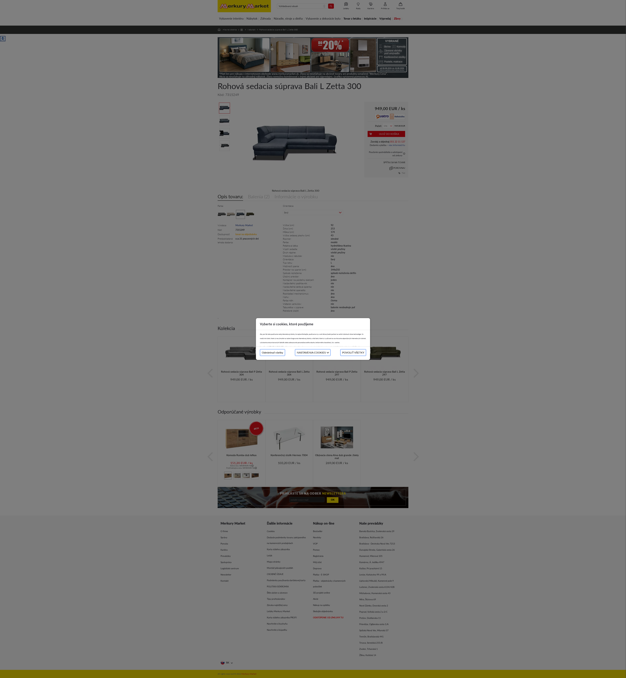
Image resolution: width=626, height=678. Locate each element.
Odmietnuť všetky (272, 352)
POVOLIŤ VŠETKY (353, 352)
